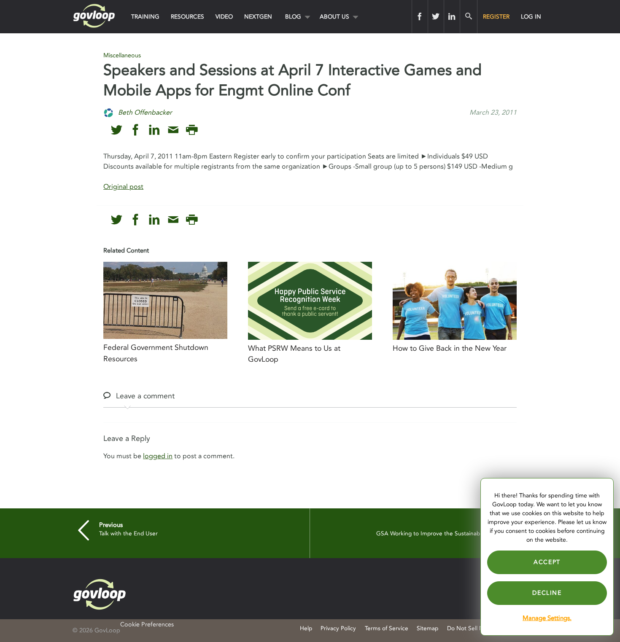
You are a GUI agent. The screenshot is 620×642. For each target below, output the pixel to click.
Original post (123, 186)
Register (496, 17)
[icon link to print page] (191, 130)
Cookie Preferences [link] (147, 625)
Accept (547, 562)
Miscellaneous (122, 55)
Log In (531, 17)
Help (306, 628)
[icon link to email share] (173, 130)
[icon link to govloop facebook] (135, 130)
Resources (187, 17)
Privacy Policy (338, 628)
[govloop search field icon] (468, 16)
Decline (546, 593)
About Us (334, 17)
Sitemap (427, 628)
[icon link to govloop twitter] (116, 130)
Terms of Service (386, 628)
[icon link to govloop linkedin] (154, 130)
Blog (293, 17)
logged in (158, 456)
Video (224, 17)
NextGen (258, 17)
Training (145, 17)
